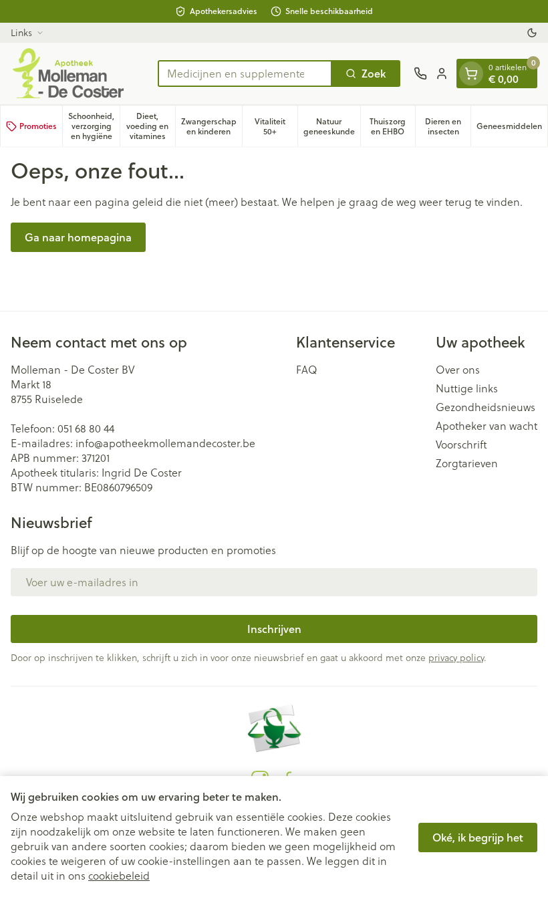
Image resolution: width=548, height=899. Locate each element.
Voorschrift (461, 444)
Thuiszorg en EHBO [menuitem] (392, 126)
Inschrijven (274, 628)
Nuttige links (467, 388)
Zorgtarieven (467, 463)
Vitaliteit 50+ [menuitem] (276, 126)
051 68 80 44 (85, 428)
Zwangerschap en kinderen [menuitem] (211, 126)
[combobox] (245, 73)
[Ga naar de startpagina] (77, 73)
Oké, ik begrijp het (477, 837)
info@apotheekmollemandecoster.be (165, 443)
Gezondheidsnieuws (485, 407)
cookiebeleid (119, 875)
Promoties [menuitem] (38, 126)
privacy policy (456, 657)
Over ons (458, 369)
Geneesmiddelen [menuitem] (511, 128)
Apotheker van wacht (486, 425)
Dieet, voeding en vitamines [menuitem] (150, 126)
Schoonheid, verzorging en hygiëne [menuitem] (94, 126)
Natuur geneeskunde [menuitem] (331, 126)
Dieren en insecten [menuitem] (447, 126)
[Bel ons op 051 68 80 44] (420, 73)
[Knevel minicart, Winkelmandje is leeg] (471, 73)
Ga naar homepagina (78, 237)
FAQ (306, 369)
